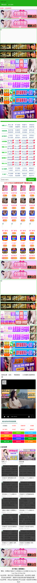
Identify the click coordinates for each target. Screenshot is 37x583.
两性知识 (16, 165)
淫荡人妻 (23, 163)
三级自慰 (30, 435)
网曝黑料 (30, 148)
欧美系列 (30, 143)
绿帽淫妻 (6, 435)
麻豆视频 (23, 141)
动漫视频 (23, 143)
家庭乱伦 (16, 163)
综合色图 (30, 159)
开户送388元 (5, 258)
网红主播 (16, 148)
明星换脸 (23, 148)
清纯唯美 (16, 157)
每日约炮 (5, 208)
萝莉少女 (16, 154)
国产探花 (9, 148)
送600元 (5, 233)
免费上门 (5, 195)
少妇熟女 (30, 157)
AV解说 (17, 141)
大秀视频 (23, 154)
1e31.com (3, 2)
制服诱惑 (30, 154)
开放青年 (6, 432)
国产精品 (9, 152)
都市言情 (9, 163)
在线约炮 (18, 438)
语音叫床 (18, 441)
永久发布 (10, 4)
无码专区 (16, 152)
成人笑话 (23, 165)
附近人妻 (6, 441)
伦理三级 (9, 143)
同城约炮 (30, 438)
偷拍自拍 (9, 157)
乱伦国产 (30, 146)
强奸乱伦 (23, 152)
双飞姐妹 (30, 441)
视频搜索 (31, 179)
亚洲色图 (9, 159)
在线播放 (5, 425)
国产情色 (18, 435)
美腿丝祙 (18, 432)
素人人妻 (16, 146)
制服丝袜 (23, 157)
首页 (10, 375)
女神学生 (9, 146)
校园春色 (30, 163)
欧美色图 (16, 159)
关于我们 (15, 569)
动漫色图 (23, 159)
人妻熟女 (9, 154)
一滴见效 (5, 220)
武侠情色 (9, 165)
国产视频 (9, 141)
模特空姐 (23, 146)
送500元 (5, 245)
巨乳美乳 (30, 152)
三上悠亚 (30, 432)
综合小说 (30, 165)
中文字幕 (30, 141)
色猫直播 (21, 461)
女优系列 (16, 143)
